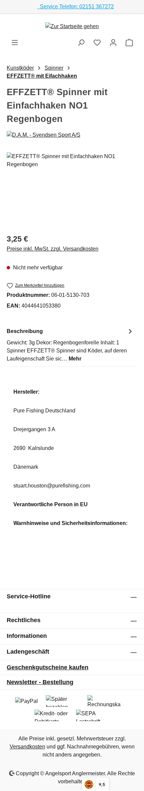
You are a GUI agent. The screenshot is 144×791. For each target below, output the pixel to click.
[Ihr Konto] (113, 42)
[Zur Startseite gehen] (72, 26)
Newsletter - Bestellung (40, 682)
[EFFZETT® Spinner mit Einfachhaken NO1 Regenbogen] (72, 190)
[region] (72, 190)
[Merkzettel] (97, 42)
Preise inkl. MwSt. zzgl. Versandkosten (52, 249)
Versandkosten (27, 746)
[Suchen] (81, 42)
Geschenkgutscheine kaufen (47, 667)
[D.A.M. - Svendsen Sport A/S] (72, 135)
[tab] (70, 345)
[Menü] (15, 42)
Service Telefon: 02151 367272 (75, 6)
